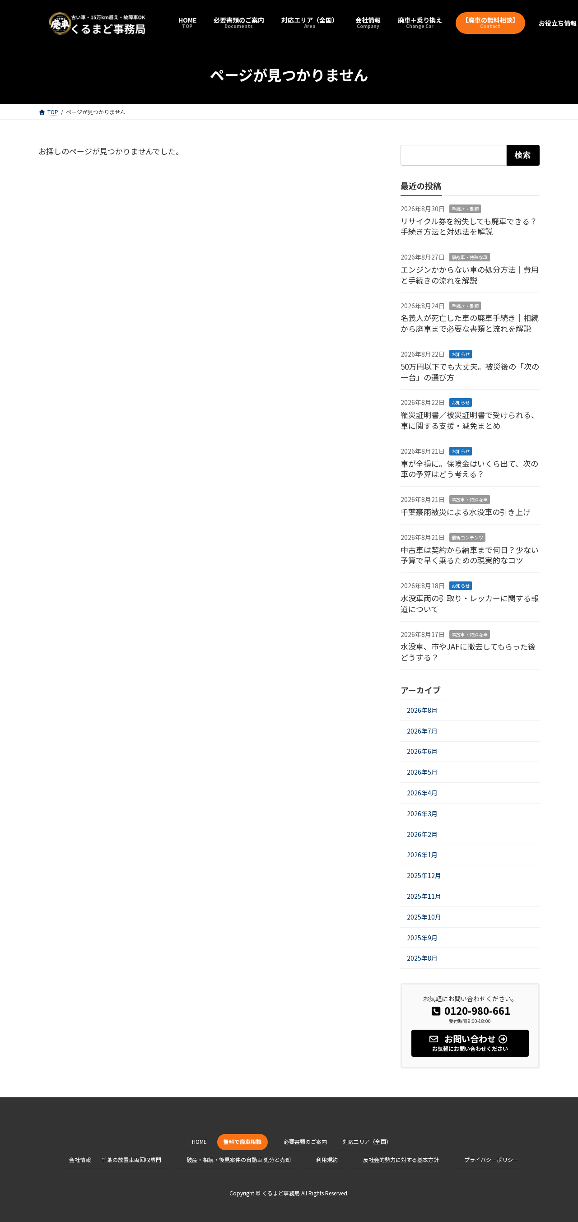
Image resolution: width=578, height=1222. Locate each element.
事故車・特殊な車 (470, 257)
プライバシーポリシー (491, 1159)
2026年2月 (422, 834)
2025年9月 (422, 937)
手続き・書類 (465, 208)
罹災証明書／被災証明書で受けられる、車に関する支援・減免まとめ (470, 420)
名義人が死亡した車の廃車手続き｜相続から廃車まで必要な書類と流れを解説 (470, 323)
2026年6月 (422, 751)
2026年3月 (422, 813)
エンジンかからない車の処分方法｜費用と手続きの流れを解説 (470, 275)
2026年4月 (422, 792)
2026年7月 (422, 730)
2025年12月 (424, 875)
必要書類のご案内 (305, 1141)
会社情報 (80, 1159)
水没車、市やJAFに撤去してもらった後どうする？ (468, 652)
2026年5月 (422, 771)
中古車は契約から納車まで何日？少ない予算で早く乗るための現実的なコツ (470, 555)
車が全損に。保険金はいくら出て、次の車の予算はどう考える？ (469, 469)
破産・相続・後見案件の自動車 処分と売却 (238, 1159)
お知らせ (461, 354)
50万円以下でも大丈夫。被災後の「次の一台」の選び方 (470, 372)
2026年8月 (422, 710)
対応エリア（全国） (367, 1141)
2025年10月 (424, 916)
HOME (199, 1141)
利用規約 (327, 1159)
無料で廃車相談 (242, 1141)
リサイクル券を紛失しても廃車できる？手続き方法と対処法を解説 (469, 226)
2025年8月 (422, 957)
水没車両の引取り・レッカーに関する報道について (470, 603)
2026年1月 (422, 855)
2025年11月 (424, 896)
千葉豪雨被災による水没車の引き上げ (466, 511)
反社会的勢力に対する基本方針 (401, 1159)
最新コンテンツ (467, 537)
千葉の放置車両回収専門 (131, 1159)
